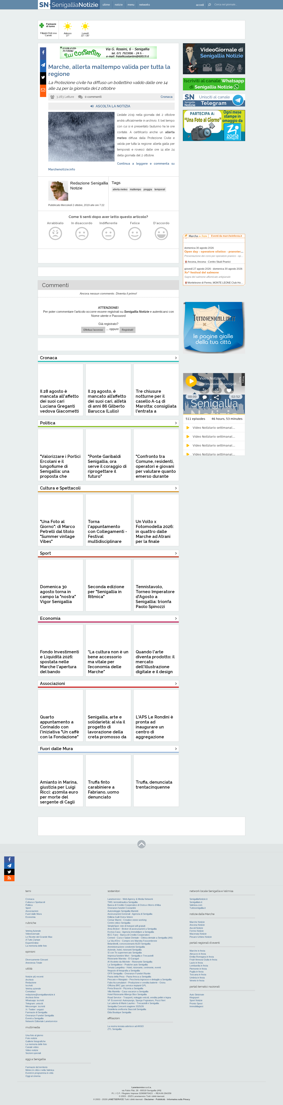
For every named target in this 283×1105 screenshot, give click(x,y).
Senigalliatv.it (196, 902)
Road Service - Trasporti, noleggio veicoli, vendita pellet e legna (139, 997)
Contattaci (30, 991)
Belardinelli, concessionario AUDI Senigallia (129, 943)
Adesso (67, 34)
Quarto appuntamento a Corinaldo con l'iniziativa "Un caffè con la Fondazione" (59, 727)
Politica (29, 905)
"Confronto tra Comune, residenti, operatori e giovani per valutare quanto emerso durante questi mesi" (156, 469)
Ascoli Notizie (196, 928)
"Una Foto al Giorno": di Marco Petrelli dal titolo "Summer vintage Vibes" (57, 531)
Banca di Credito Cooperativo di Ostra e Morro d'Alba (134, 905)
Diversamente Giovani (36, 959)
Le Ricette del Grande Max (38, 937)
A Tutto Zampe (32, 940)
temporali (160, 189)
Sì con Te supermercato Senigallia (125, 952)
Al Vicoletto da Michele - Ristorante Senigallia (130, 961)
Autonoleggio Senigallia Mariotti (123, 911)
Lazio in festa (196, 962)
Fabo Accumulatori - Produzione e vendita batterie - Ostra (136, 982)
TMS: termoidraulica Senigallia (123, 902)
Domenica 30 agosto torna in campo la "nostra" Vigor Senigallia (58, 594)
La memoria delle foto (36, 946)
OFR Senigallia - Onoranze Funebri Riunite (129, 973)
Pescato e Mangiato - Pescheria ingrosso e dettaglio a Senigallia (140, 979)
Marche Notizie (197, 922)
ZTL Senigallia (115, 1029)
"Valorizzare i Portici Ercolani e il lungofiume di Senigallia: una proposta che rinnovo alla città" (60, 469)
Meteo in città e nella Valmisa (39, 1070)
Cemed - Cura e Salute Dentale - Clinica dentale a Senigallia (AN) (140, 937)
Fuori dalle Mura (33, 914)
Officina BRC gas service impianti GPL (127, 985)
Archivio (29, 979)
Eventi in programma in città (39, 1073)
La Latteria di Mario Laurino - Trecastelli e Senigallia (133, 1003)
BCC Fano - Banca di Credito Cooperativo (129, 935)
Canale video (32, 1047)
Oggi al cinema (32, 1076)
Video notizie (31, 1050)
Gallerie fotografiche (35, 1041)
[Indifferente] (108, 233)
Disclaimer (149, 1099)
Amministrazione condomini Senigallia (126, 947)
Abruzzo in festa (198, 954)
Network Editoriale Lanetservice (41, 1021)
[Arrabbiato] (55, 233)
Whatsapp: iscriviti (34, 1000)
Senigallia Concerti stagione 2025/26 (126, 1006)
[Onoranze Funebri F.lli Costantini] (108, 57)
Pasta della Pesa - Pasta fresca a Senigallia (129, 976)
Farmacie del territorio (36, 1067)
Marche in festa (197, 950)
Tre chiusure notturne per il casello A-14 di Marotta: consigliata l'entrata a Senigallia (156, 404)
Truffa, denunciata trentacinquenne (154, 785)
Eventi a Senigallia (34, 1018)
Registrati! (127, 329)
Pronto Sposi (196, 1003)
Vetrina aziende (33, 988)
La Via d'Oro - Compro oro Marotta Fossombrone (132, 941)
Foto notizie (31, 1038)
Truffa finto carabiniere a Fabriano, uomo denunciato (103, 790)
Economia (30, 917)
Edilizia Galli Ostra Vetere (120, 917)
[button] (200, 4)
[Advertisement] (214, 170)
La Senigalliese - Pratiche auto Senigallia (128, 964)
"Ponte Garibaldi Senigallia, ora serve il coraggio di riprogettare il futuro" (107, 466)
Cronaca (167, 96)
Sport (28, 908)
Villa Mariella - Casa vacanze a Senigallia (128, 991)
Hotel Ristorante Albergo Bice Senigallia (127, 994)
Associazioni (31, 911)
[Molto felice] (161, 233)
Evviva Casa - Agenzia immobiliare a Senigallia (131, 932)
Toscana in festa (198, 974)
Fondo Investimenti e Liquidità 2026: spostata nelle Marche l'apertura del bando (59, 661)
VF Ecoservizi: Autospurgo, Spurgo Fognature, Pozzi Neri (136, 1000)
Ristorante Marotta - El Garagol (123, 958)
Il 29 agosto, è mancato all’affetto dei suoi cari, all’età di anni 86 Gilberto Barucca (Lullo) (107, 401)
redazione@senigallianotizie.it (40, 994)
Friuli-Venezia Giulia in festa (203, 959)
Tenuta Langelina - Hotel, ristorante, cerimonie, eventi (134, 967)
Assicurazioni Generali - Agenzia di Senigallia (130, 914)
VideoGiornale (32, 934)
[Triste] (82, 233)
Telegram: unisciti (34, 1003)
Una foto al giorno (34, 1035)
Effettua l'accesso (93, 329)
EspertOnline (32, 943)
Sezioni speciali (33, 1053)
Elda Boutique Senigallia (119, 1012)
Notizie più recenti (34, 976)
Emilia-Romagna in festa (202, 956)
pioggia (148, 189)
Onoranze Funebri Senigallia (39, 1015)
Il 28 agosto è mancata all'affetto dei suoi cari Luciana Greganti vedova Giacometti (59, 401)
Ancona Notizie (197, 925)
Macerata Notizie (198, 934)
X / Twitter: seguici (34, 1009)
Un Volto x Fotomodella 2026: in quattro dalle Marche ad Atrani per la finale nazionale (155, 534)
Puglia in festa (196, 971)
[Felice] (135, 233)
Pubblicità (160, 1099)
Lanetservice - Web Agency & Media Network (130, 899)
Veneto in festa (197, 980)
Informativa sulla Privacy (178, 1099)
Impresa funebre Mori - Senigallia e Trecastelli (130, 955)
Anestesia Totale (33, 962)
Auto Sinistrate (197, 994)
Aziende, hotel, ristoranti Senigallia (125, 949)
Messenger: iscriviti (35, 1006)
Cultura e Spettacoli (35, 902)
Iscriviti (29, 985)
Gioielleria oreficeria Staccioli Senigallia (127, 1009)
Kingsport (194, 997)
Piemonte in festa (198, 968)
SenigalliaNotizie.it (198, 899)
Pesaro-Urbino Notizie (201, 937)
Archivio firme (32, 997)
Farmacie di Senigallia (36, 1012)
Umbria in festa (197, 977)
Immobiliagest (196, 1006)
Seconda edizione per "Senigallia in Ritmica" (106, 591)
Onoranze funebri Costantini (122, 908)
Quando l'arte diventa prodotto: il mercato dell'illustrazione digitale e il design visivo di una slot (155, 664)
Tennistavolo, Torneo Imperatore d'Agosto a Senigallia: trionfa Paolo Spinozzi (155, 596)
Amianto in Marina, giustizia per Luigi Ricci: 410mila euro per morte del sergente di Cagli (59, 792)
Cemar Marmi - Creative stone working (127, 920)
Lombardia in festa (199, 965)
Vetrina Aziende (33, 931)
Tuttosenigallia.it (198, 908)
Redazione (30, 982)
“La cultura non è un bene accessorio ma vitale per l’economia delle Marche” (108, 661)
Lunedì (85, 34)
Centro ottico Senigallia (119, 923)
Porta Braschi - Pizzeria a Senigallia (125, 988)
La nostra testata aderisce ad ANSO (126, 1026)
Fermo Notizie (197, 931)
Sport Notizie (196, 1000)
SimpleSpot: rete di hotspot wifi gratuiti (126, 926)
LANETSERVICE (116, 1099)
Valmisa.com (196, 905)
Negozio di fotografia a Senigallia (124, 970)
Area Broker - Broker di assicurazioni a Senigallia (132, 929)
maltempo (135, 189)
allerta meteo (120, 189)
